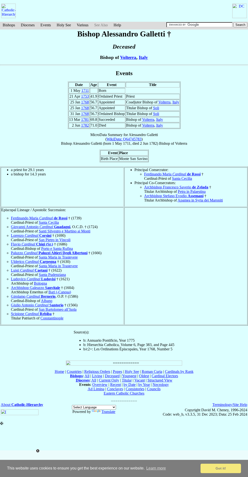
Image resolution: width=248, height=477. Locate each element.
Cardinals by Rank (179, 371)
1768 (85, 102)
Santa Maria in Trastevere (58, 257)
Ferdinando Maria (172, 174)
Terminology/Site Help (229, 405)
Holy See (64, 25)
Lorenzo (31, 235)
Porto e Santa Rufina (57, 248)
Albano (46, 301)
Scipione (31, 314)
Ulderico (33, 262)
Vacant (139, 380)
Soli (156, 108)
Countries (74, 371)
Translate (108, 412)
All (87, 376)
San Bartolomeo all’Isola (58, 309)
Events (45, 25)
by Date (130, 385)
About (22, 405)
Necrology (161, 385)
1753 (85, 96)
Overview (100, 385)
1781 (85, 119)
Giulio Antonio (37, 305)
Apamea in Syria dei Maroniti (200, 200)
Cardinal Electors (165, 376)
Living (97, 376)
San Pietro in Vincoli (54, 240)
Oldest (144, 376)
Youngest (129, 376)
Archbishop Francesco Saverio (176, 187)
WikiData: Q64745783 (124, 139)
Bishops (9, 25)
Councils (154, 389)
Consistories (135, 389)
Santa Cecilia (182, 178)
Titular (127, 380)
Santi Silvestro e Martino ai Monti (64, 231)
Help (117, 25)
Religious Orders (97, 371)
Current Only (109, 380)
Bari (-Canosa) (59, 292)
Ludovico (33, 279)
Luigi (29, 270)
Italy (143, 57)
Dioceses (28, 25)
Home (59, 371)
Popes (117, 371)
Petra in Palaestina (192, 191)
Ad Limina (96, 389)
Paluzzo (49, 253)
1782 (85, 125)
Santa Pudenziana (52, 275)
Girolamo (33, 296)
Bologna (40, 283)
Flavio (32, 244)
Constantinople (51, 318)
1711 (85, 90)
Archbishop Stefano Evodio (173, 196)
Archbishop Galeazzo (35, 288)
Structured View (159, 380)
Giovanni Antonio (40, 227)
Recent (115, 385)
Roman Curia (152, 371)
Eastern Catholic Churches (124, 393)
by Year (144, 385)
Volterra (128, 57)
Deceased (112, 376)
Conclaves (115, 389)
